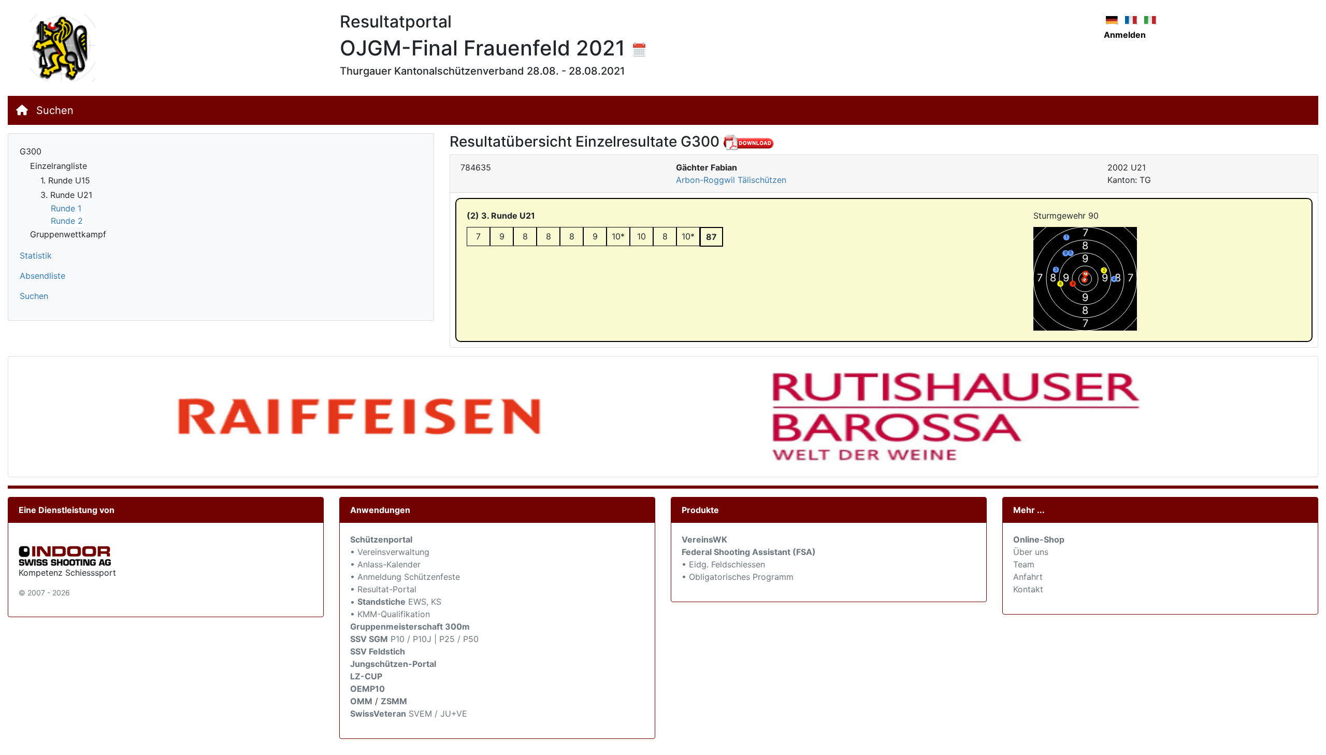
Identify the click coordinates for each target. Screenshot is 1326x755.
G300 (30, 151)
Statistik (36, 255)
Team (1023, 564)
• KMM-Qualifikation (390, 614)
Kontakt (1028, 589)
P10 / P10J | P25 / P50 (414, 639)
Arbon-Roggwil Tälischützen (731, 180)
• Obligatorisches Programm (738, 577)
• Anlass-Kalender (385, 564)
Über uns (1030, 552)
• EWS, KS (395, 601)
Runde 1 (66, 208)
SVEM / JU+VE (438, 713)
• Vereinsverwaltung (389, 552)
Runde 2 (67, 221)
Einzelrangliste (58, 166)
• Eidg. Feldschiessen (723, 564)
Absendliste (42, 275)
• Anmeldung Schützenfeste (405, 577)
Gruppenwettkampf (68, 234)
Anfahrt (1028, 577)
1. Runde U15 (65, 180)
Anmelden (1125, 35)
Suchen (55, 110)
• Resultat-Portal (383, 589)
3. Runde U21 (66, 195)
